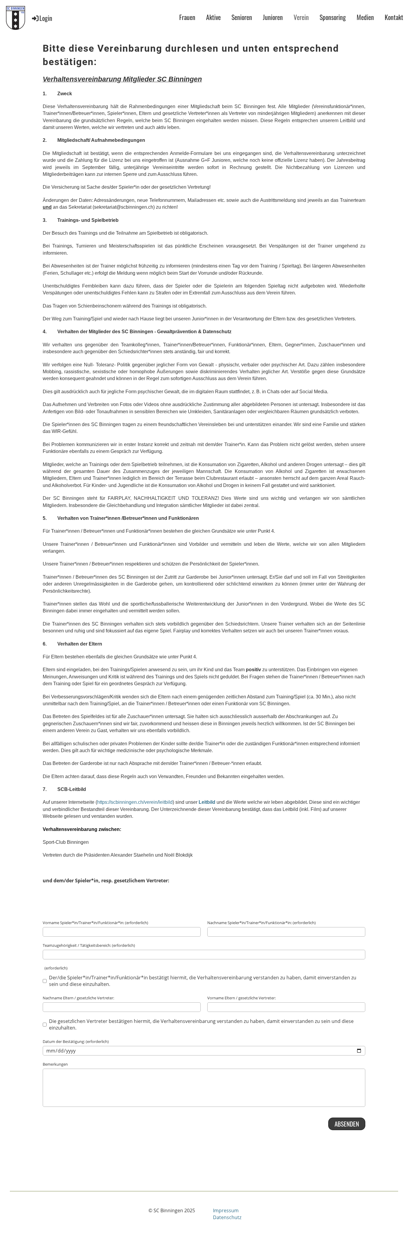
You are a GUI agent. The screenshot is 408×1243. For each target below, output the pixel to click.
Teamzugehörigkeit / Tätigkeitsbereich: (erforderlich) (89, 945)
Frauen (187, 17)
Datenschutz (227, 1217)
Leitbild (207, 802)
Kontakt (394, 17)
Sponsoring (333, 17)
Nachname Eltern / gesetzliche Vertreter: (78, 998)
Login (45, 18)
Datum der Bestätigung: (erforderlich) (76, 1041)
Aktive (213, 17)
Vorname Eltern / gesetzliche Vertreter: (241, 998)
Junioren (273, 17)
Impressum (226, 1210)
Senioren (241, 17)
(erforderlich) (55, 968)
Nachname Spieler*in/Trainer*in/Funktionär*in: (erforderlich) (261, 922)
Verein (301, 17)
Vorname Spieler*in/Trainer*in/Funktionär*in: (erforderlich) (95, 922)
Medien (365, 17)
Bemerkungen (55, 1064)
